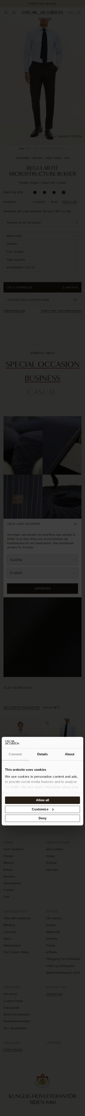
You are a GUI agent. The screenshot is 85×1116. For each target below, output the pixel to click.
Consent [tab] (15, 754)
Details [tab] (42, 754)
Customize (40, 809)
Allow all (42, 800)
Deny (42, 818)
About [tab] (70, 754)
